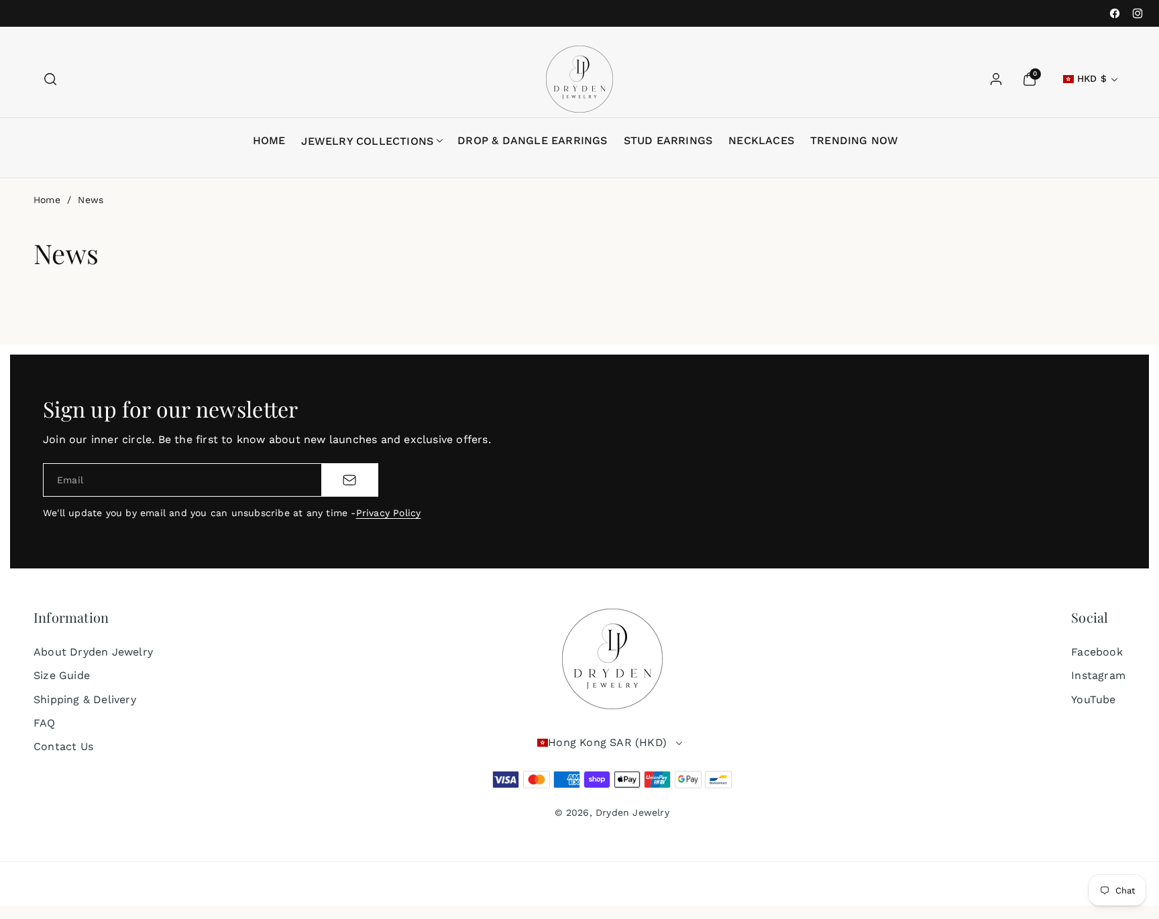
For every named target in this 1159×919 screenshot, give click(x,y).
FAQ (45, 723)
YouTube (1093, 699)
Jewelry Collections (367, 141)
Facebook (1097, 652)
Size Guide (62, 675)
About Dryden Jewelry (93, 652)
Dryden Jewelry (632, 812)
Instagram (1098, 675)
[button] (50, 79)
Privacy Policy (388, 512)
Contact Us (63, 746)
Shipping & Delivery (85, 699)
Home (47, 199)
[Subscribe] (349, 480)
